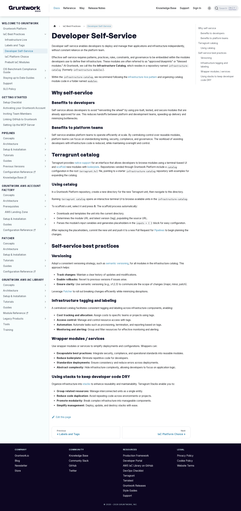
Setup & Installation (14, 149)
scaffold (61, 166)
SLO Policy (9, 89)
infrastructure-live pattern (142, 77)
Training (8, 329)
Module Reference (14, 313)
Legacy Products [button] (13, 318)
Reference (69, 8)
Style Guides (130, 490)
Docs (57, 8)
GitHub (73, 465)
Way (82, 8)
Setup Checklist (12, 102)
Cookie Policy (185, 460)
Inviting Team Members (17, 113)
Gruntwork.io (22, 455)
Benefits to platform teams (214, 38)
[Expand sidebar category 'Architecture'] (45, 144)
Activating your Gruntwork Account (24, 108)
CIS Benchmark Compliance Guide (19, 71)
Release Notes (96, 8)
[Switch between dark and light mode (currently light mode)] (209, 8)
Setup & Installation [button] (14, 296)
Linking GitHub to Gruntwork (20, 119)
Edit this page (63, 417)
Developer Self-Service (19, 51)
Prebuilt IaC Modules (17, 62)
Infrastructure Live (16, 39)
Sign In (197, 8)
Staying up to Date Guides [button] (18, 77)
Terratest (128, 480)
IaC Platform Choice (17, 56)
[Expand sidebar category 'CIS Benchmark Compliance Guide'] (45, 71)
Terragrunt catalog (208, 43)
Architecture (10, 144)
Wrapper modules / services (215, 71)
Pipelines (159, 230)
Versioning (206, 58)
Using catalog (208, 48)
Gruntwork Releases (134, 485)
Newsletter (21, 465)
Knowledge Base (166, 8)
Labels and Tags (15, 45)
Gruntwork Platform (15, 28)
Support (184, 8)
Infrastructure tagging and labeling (214, 65)
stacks (86, 384)
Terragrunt (129, 475)
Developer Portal (132, 460)
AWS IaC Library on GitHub (138, 465)
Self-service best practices (212, 53)
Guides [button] (7, 160)
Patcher (67, 291)
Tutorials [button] (8, 155)
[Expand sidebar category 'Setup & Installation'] (45, 149)
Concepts (8, 138)
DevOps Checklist (133, 470)
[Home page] (55, 26)
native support (83, 162)
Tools (6, 324)
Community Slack (79, 460)
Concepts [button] (8, 195)
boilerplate (93, 166)
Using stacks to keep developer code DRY (217, 78)
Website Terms (185, 465)
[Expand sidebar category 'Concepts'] (45, 138)
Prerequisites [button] (11, 206)
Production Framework (136, 455)
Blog (17, 460)
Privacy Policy (185, 455)
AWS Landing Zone (16, 212)
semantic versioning (117, 263)
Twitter (73, 470)
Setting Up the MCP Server (19, 124)
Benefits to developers (212, 33)
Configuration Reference (17, 172)
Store (18, 470)
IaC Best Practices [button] (14, 34)
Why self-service (207, 28)
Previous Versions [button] (13, 166)
